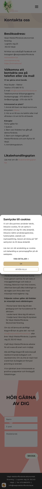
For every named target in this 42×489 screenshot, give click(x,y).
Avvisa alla (21, 269)
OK (21, 264)
